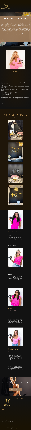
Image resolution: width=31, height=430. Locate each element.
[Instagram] (15, 1)
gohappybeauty (18, 428)
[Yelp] (16, 1)
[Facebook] (14, 1)
